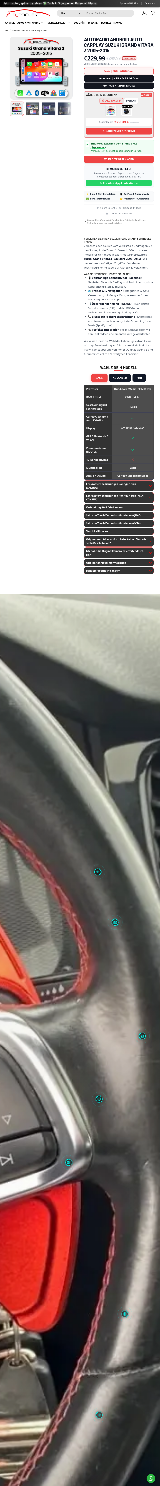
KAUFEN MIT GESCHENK (120, 131)
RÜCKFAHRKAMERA (111, 100)
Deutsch (149, 3)
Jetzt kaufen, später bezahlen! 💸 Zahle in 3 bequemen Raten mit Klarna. (50, 3)
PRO (139, 378)
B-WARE (93, 22)
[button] (153, 13)
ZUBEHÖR (79, 22)
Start (7, 30)
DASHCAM (131, 100)
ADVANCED (120, 378)
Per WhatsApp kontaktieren (120, 183)
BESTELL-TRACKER (112, 22)
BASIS (99, 378)
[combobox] (95, 13)
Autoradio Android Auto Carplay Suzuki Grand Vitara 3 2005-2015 (31, 30)
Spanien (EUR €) (128, 3)
